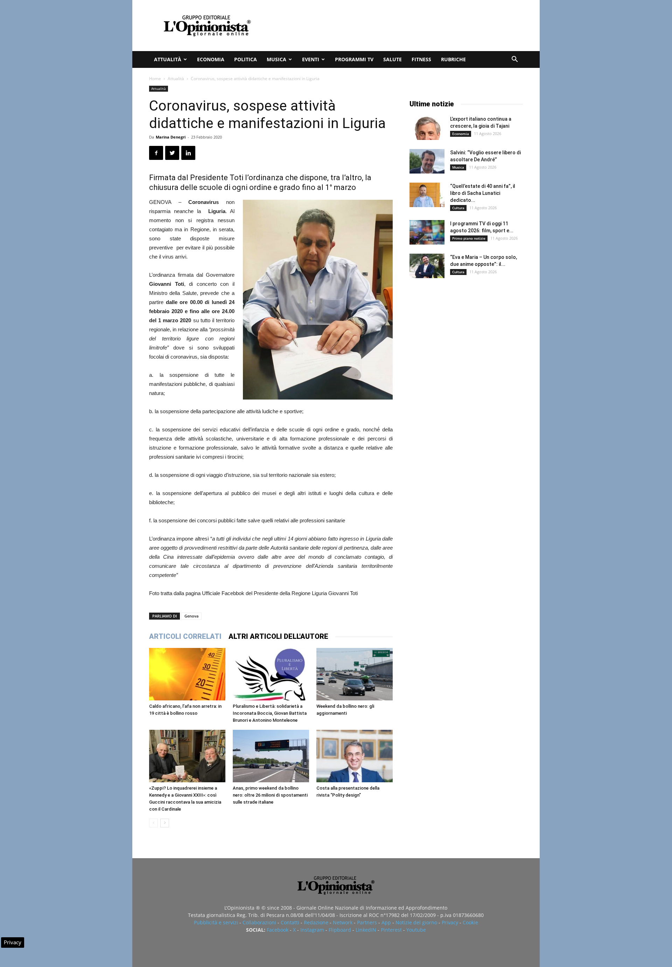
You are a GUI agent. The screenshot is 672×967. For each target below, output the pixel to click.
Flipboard (340, 929)
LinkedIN (366, 929)
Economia (210, 59)
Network (342, 922)
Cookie (470, 922)
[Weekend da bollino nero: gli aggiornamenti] (354, 674)
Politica (245, 59)
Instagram (312, 929)
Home (155, 79)
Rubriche (453, 59)
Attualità (167, 59)
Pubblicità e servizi (216, 922)
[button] (514, 60)
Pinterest (391, 929)
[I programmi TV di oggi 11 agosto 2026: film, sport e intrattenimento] (427, 232)
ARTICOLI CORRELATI (185, 636)
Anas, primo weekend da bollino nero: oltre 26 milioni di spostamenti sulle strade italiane (270, 795)
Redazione (316, 922)
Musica (276, 59)
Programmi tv (354, 59)
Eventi (310, 59)
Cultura (458, 207)
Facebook (277, 929)
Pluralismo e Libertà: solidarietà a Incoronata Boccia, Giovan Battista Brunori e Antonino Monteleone (270, 713)
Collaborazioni (259, 922)
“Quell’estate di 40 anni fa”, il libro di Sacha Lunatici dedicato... (482, 193)
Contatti (290, 922)
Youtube (416, 929)
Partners (367, 922)
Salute (392, 59)
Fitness (421, 59)
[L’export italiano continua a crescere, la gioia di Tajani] (427, 127)
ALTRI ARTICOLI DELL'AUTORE (278, 636)
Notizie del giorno (416, 922)
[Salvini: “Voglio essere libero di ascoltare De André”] (427, 161)
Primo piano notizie (468, 238)
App (386, 922)
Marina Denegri (171, 137)
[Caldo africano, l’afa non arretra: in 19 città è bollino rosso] (187, 674)
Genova (191, 616)
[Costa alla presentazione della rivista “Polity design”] (354, 756)
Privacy (450, 922)
